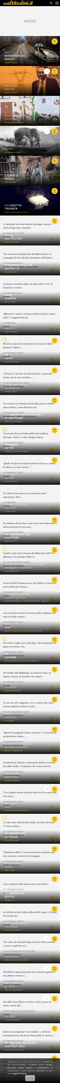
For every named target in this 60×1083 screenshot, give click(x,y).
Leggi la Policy (19, 1073)
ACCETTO (30, 1078)
